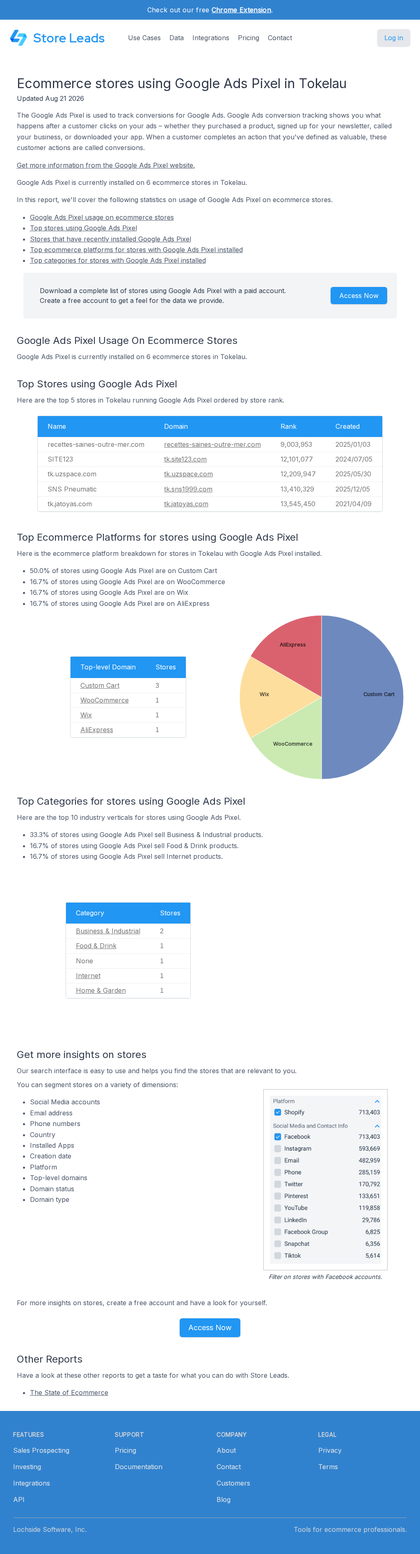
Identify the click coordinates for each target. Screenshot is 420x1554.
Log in (393, 38)
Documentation (138, 1467)
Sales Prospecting (41, 1450)
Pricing (248, 38)
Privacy (330, 1450)
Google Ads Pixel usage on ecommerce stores (102, 217)
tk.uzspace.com (188, 474)
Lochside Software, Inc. (50, 1529)
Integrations (210, 38)
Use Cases (144, 38)
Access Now (359, 295)
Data (176, 38)
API (19, 1499)
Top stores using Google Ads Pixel (83, 228)
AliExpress (96, 730)
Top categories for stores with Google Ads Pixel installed (118, 260)
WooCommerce (104, 700)
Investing (27, 1467)
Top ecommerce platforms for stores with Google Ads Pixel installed (136, 250)
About (226, 1450)
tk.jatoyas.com (186, 504)
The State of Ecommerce (69, 1392)
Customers (233, 1483)
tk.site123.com (185, 459)
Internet (88, 976)
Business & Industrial (108, 931)
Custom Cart (99, 685)
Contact (280, 38)
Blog (224, 1499)
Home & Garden (101, 990)
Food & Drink (96, 946)
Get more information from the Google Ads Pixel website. (106, 165)
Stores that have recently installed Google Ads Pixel (110, 239)
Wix (86, 715)
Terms (328, 1467)
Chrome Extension (241, 10)
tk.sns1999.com (188, 489)
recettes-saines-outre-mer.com (212, 444)
